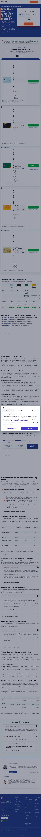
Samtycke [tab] (8, 410)
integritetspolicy (24, 420)
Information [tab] (20, 410)
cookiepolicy (16, 420)
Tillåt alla (30, 428)
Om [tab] (33, 410)
